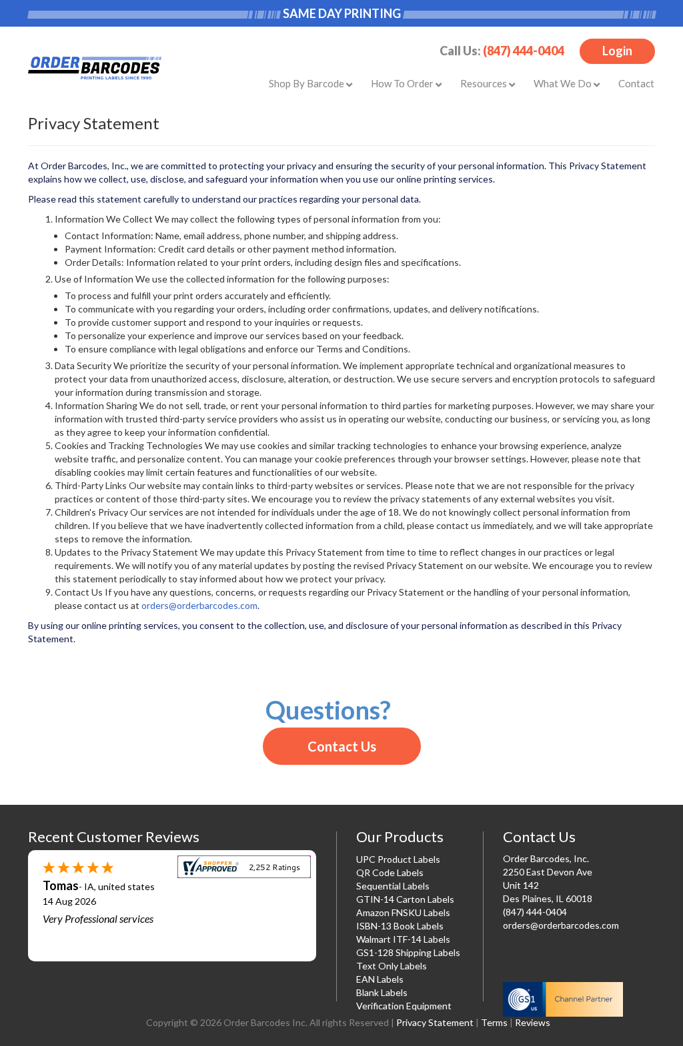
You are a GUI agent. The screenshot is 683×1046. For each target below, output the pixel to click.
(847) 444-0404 (523, 50)
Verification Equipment (404, 1005)
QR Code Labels (390, 872)
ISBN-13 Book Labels (400, 925)
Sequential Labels (393, 885)
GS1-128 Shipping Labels (408, 952)
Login (617, 50)
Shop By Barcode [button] (307, 83)
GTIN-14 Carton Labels (405, 899)
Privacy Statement (435, 1022)
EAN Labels (380, 979)
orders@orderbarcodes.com (199, 605)
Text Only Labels (391, 965)
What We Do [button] (564, 83)
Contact (636, 83)
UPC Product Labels (398, 859)
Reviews (532, 1022)
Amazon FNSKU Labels (403, 912)
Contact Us (341, 746)
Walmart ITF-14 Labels (403, 939)
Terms (494, 1022)
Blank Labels (382, 992)
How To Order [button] (403, 83)
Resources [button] (484, 83)
